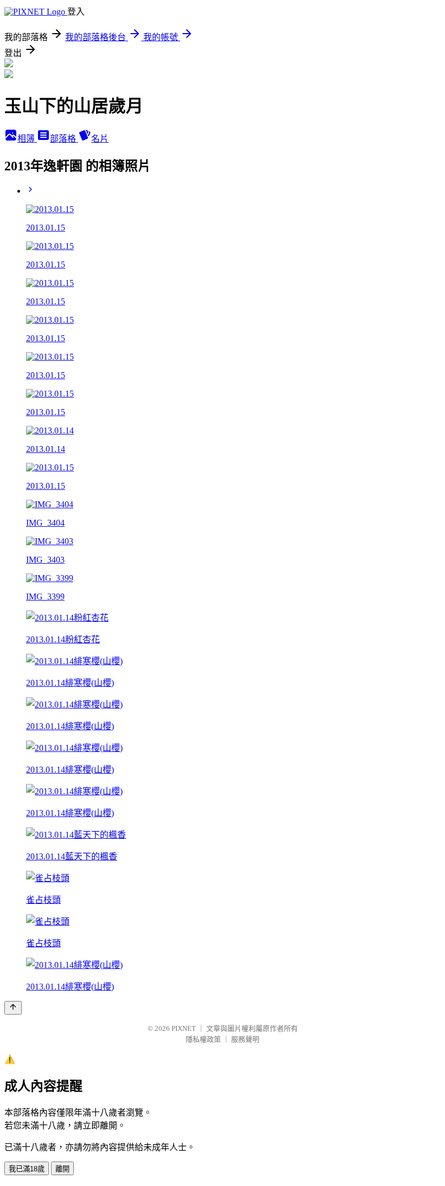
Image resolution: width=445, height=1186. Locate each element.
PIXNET (183, 1028)
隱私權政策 (203, 1039)
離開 (62, 1169)
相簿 (27, 138)
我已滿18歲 (26, 1169)
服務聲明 (245, 1039)
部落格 (64, 138)
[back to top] (13, 1008)
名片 (100, 138)
